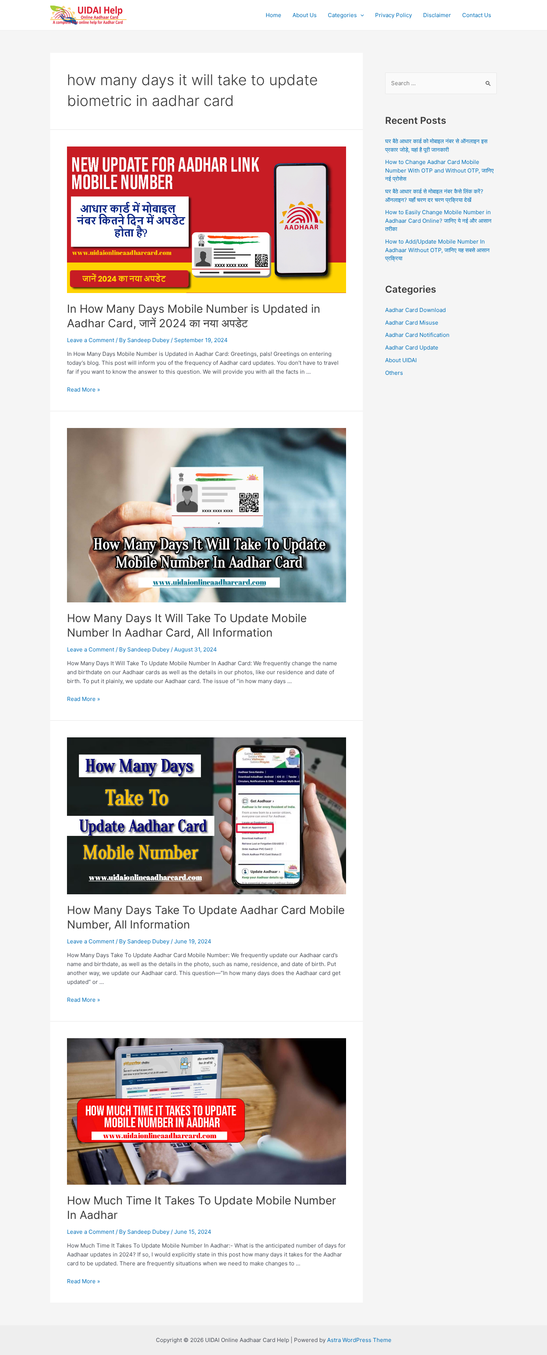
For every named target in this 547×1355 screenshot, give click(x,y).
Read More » (83, 389)
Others (394, 372)
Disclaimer (437, 15)
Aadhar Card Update (411, 347)
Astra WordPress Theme (359, 1339)
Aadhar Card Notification (417, 334)
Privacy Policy (393, 15)
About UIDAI (401, 360)
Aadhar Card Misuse (411, 322)
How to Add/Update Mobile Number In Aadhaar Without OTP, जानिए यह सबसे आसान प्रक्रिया (437, 250)
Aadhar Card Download (415, 309)
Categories (342, 15)
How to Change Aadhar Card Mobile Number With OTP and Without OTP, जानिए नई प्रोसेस (439, 170)
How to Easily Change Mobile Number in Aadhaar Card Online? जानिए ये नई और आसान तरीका (438, 220)
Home (273, 15)
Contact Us (476, 15)
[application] (360, 15)
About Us (304, 15)
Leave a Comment (90, 340)
